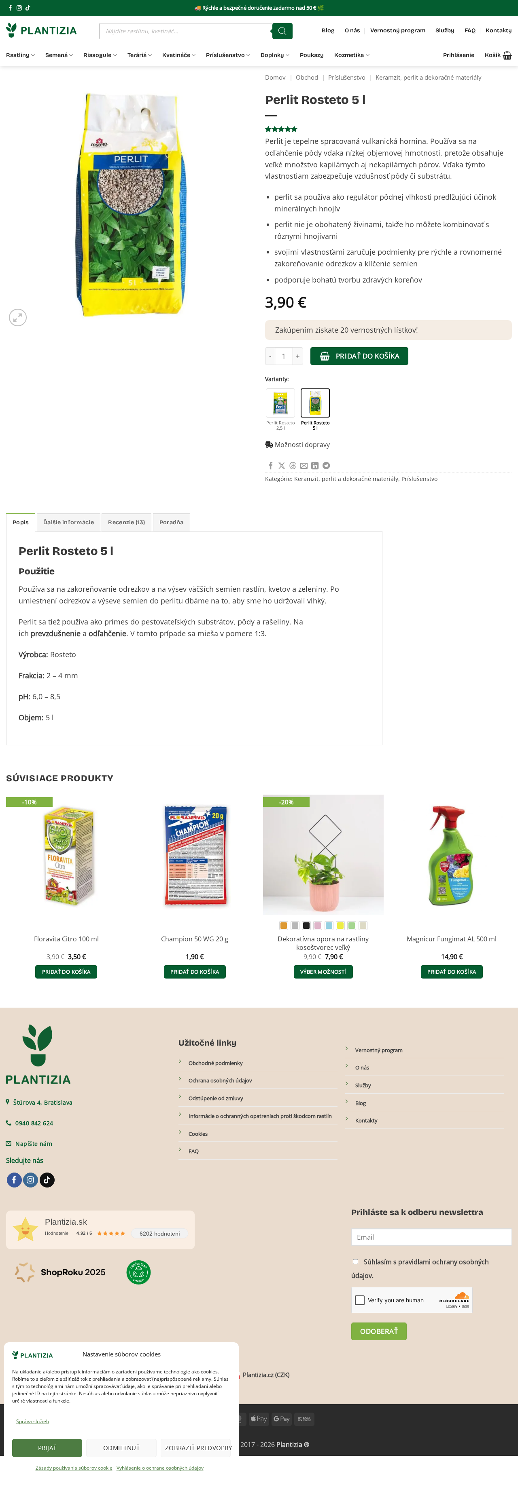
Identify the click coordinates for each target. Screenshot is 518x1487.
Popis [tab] (21, 522)
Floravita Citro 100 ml (66, 939)
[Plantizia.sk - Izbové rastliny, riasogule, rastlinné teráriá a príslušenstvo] (46, 30)
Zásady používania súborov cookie (74, 1467)
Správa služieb (32, 1421)
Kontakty (499, 30)
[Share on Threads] (292, 466)
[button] (498, 55)
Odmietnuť (121, 1448)
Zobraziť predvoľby (198, 1448)
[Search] (282, 31)
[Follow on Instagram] (19, 8)
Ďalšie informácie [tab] (68, 522)
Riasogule (97, 55)
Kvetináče (176, 55)
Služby (444, 30)
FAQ (470, 30)
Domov (275, 77)
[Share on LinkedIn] (314, 466)
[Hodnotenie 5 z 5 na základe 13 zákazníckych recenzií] (388, 129)
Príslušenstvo (225, 55)
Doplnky (272, 55)
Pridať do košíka (367, 356)
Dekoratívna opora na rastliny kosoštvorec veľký (323, 943)
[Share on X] (281, 466)
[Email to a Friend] (304, 466)
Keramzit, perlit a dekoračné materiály (429, 77)
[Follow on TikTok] (27, 8)
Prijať (47, 1448)
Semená (56, 55)
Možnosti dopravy (302, 444)
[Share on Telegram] (326, 466)
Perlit (27, 621)
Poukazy (312, 55)
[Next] (511, 894)
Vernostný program (397, 30)
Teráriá (136, 55)
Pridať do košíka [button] (66, 971)
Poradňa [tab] (171, 522)
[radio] (284, 926)
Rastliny (18, 55)
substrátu (434, 176)
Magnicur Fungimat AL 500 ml (452, 939)
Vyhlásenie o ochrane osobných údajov (160, 1467)
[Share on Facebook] (270, 466)
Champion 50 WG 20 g (194, 939)
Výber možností (323, 971)
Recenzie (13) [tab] (126, 522)
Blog (328, 30)
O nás (352, 30)
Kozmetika (349, 55)
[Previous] (6, 894)
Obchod (307, 77)
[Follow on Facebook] (10, 8)
